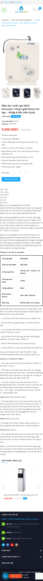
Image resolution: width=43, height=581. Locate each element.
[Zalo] (3, 544)
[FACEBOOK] (7, 544)
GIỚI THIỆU (4, 189)
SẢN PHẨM (4, 192)
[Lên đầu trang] (35, 576)
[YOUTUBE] (12, 544)
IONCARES (12, 124)
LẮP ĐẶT (3, 200)
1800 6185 (16, 532)
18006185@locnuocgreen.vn (21, 538)
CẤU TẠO (3, 197)
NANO (16, 121)
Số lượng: (5, 173)
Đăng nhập (18, 2)
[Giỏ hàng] (38, 9)
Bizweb (26, 577)
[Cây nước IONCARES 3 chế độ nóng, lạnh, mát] (21, 480)
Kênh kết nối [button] (7, 563)
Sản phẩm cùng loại (12, 460)
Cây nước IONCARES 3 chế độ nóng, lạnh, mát (21, 495)
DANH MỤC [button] (6, 550)
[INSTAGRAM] (16, 544)
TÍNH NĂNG (4, 195)
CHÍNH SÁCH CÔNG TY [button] (11, 557)
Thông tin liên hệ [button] (10, 515)
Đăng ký (7, 2)
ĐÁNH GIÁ (3, 203)
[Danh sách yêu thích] (34, 10)
